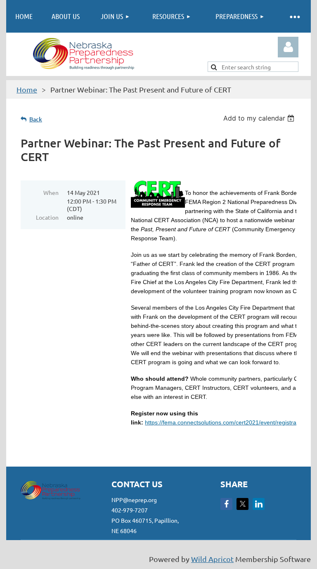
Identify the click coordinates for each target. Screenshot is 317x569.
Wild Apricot (212, 559)
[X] (242, 504)
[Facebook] (226, 504)
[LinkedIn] (259, 504)
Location (47, 217)
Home (27, 89)
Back (35, 119)
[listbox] (259, 118)
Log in (288, 47)
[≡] (294, 16)
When (51, 192)
